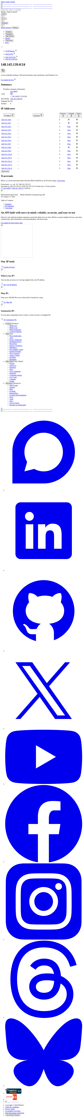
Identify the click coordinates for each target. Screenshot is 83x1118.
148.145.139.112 (18, 188)
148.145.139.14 (6, 168)
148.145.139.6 (6, 140)
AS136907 (14, 91)
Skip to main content (8, 2)
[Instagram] (43, 902)
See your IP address (10, 285)
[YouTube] (43, 757)
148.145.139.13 (6, 165)
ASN (3, 94)
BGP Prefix (5, 99)
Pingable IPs (5, 101)
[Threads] (43, 979)
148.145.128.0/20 (16, 99)
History (3, 28)
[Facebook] (43, 824)
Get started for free (7, 80)
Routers (3, 104)
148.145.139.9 (6, 151)
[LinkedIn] (43, 531)
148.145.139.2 (6, 127)
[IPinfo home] (26, 6)
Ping (69, 127)
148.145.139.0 (6, 120)
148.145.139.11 (6, 158)
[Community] (43, 452)
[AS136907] (7, 188)
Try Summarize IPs (10, 320)
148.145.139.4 (6, 133)
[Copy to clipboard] (3, 70)
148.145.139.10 (6, 154)
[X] (43, 691)
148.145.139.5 (6, 137)
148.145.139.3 (6, 130)
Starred (8, 28)
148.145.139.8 (6, 147)
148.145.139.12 (6, 161)
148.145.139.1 (6, 123)
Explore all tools (9, 267)
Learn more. (61, 181)
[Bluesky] (43, 1052)
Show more (5, 171)
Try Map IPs (7, 302)
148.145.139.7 (6, 144)
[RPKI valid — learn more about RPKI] (11, 94)
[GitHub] (43, 612)
